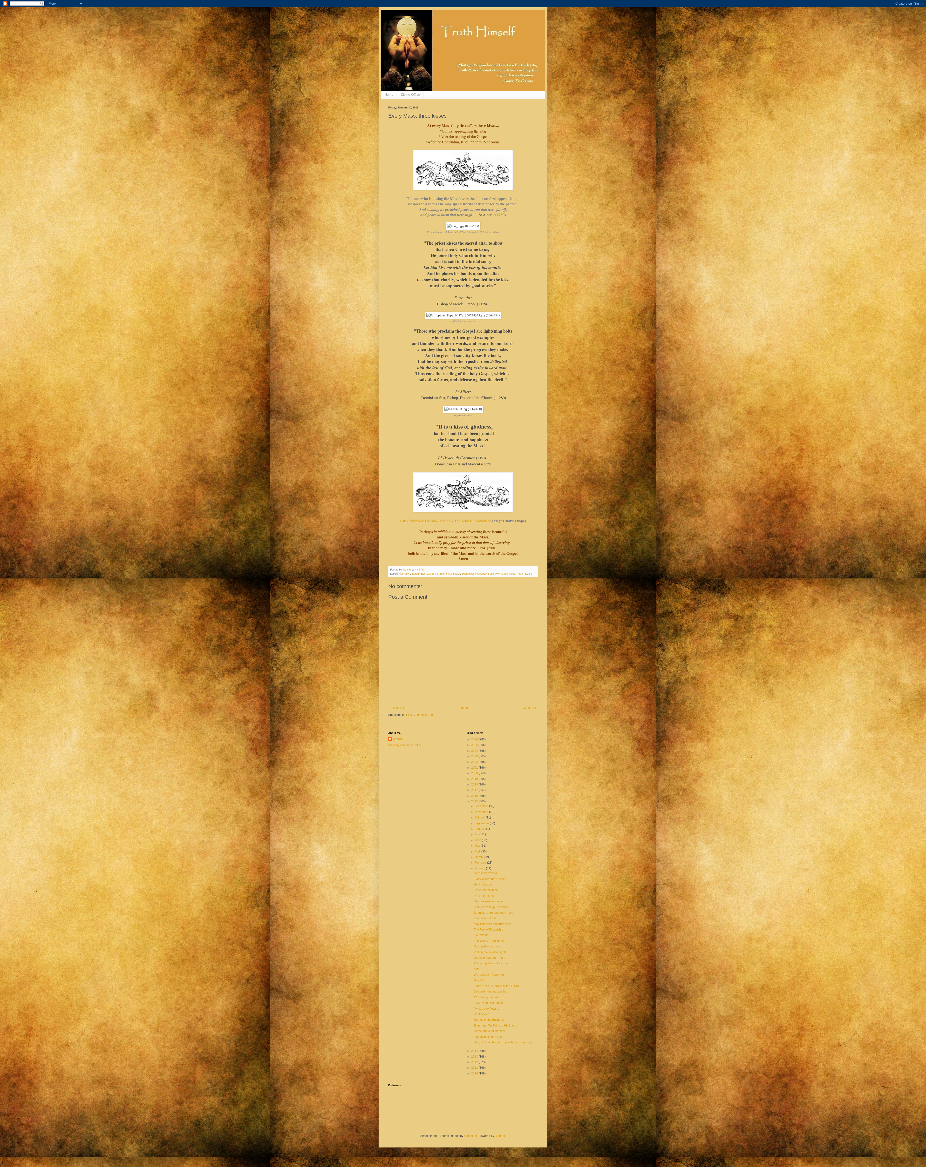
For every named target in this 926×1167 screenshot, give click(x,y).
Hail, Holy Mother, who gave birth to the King (503, 1042)
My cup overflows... (486, 1008)
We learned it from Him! (489, 974)
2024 (475, 750)
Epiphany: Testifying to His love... (495, 1025)
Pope (512, 573)
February (481, 862)
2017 (475, 790)
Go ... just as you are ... (488, 946)
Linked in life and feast (488, 1037)
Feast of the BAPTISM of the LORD (496, 986)
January (480, 868)
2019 (475, 779)
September (482, 823)
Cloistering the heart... (488, 997)
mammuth (470, 1136)
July (478, 834)
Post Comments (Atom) (421, 715)
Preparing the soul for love (491, 963)
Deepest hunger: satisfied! (491, 991)
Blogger (500, 1136)
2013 (475, 1056)
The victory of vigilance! (489, 941)
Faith (491, 573)
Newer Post (397, 708)
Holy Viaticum (483, 884)
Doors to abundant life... (489, 957)
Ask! (476, 969)
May (478, 845)
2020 (475, 773)
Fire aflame (481, 935)
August (479, 829)
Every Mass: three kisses (490, 879)
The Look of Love (485, 918)
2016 (475, 796)
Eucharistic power (449, 573)
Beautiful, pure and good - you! (494, 912)
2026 (475, 739)
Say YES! (480, 980)
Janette (398, 739)
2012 (475, 1062)
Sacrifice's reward (485, 873)
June (478, 840)
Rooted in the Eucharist (489, 1019)
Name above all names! (489, 1031)
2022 (475, 762)
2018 (475, 784)
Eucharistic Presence (474, 573)
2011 (475, 1067)
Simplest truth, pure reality (491, 907)
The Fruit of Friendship (488, 929)
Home (389, 94)
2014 (475, 1051)
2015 (475, 801)
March (479, 857)
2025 (475, 745)
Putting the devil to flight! (490, 952)
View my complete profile (404, 745)
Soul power (481, 1014)
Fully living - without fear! (490, 1003)
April (478, 851)
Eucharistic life (429, 573)
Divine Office (410, 94)
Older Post (530, 708)
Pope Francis (524, 573)
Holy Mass (501, 573)
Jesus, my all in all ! (486, 890)
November (482, 812)
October (480, 817)
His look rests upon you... (490, 901)
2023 (475, 756)
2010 (475, 1073)
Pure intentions (484, 896)
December (482, 806)
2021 (475, 767)
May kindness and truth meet (492, 924)
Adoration (404, 573)
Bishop (416, 573)
